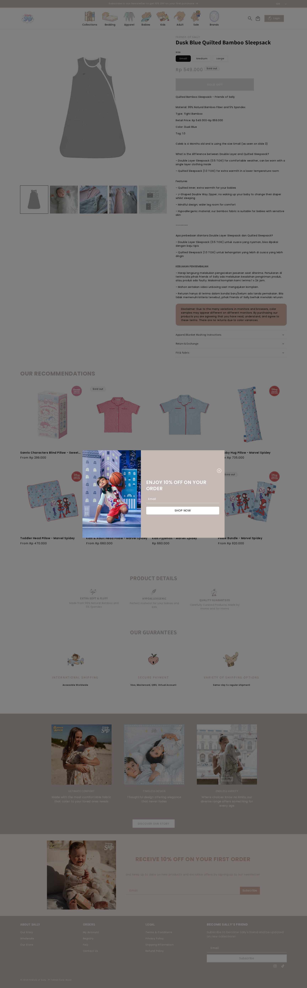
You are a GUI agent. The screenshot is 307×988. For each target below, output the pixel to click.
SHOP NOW (183, 510)
